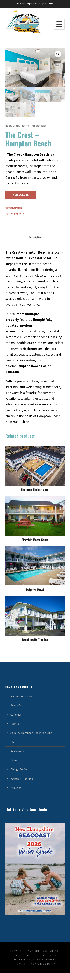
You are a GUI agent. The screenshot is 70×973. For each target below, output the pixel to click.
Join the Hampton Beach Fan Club (31, 733)
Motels (16, 125)
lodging (14, 213)
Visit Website (21, 194)
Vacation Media (44, 963)
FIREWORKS (36, 3)
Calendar (15, 714)
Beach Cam (17, 705)
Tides (13, 760)
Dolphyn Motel (35, 589)
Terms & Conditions (46, 959)
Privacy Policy (20, 959)
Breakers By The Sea (35, 639)
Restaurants (18, 751)
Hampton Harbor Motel (35, 489)
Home (8, 125)
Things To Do (18, 769)
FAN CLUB (48, 3)
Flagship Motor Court (35, 539)
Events (14, 723)
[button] (58, 54)
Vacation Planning (21, 778)
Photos (15, 742)
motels (22, 213)
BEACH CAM (23, 3)
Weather (15, 787)
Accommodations (21, 696)
